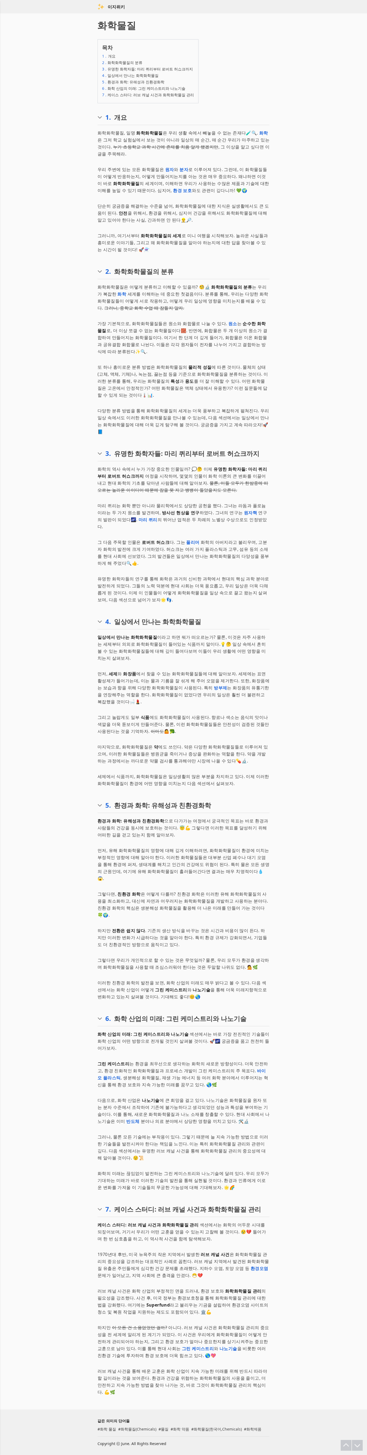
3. (108, 453)
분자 (183, 169)
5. (108, 805)
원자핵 (250, 513)
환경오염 (259, 1268)
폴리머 (192, 542)
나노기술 (228, 1348)
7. (108, 1209)
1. (108, 117)
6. (108, 1018)
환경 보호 (182, 190)
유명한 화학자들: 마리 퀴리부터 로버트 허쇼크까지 (147, 69)
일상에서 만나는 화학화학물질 (130, 75)
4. (108, 621)
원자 (169, 169)
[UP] (346, 1445)
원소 (232, 324)
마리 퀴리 (148, 520)
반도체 (132, 1121)
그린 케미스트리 (198, 1348)
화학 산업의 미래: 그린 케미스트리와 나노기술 (143, 88)
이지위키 (116, 7)
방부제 (220, 688)
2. (108, 271)
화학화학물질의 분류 (122, 62)
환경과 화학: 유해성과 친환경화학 (133, 81)
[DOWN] (357, 1445)
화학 (263, 133)
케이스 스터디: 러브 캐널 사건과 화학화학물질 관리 (148, 94)
